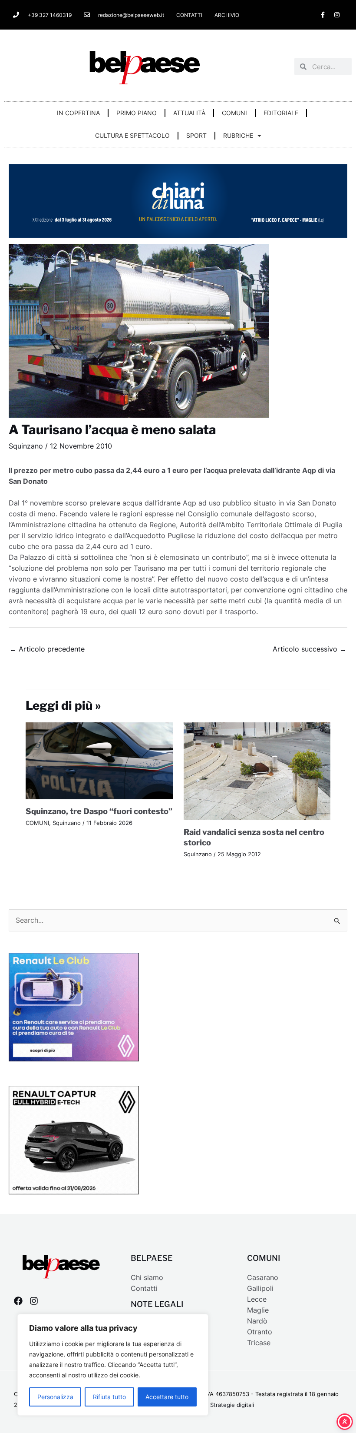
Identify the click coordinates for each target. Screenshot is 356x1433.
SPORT (196, 135)
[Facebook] (18, 1301)
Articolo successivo (309, 649)
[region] (112, 1365)
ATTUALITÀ (189, 112)
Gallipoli (260, 1288)
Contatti (144, 1288)
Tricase (258, 1343)
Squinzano (26, 446)
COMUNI (234, 112)
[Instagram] (34, 1301)
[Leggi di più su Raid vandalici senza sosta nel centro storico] (257, 771)
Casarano (262, 1277)
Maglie (258, 1310)
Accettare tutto (166, 1396)
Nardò (257, 1321)
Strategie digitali (232, 1405)
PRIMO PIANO (136, 112)
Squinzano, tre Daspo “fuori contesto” (99, 811)
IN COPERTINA (78, 112)
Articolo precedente (47, 649)
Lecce (257, 1299)
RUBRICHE (238, 135)
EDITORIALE (281, 112)
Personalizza (55, 1396)
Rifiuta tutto (109, 1396)
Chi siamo (147, 1277)
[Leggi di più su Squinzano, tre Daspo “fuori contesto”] (99, 760)
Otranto (259, 1332)
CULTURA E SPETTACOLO (132, 135)
